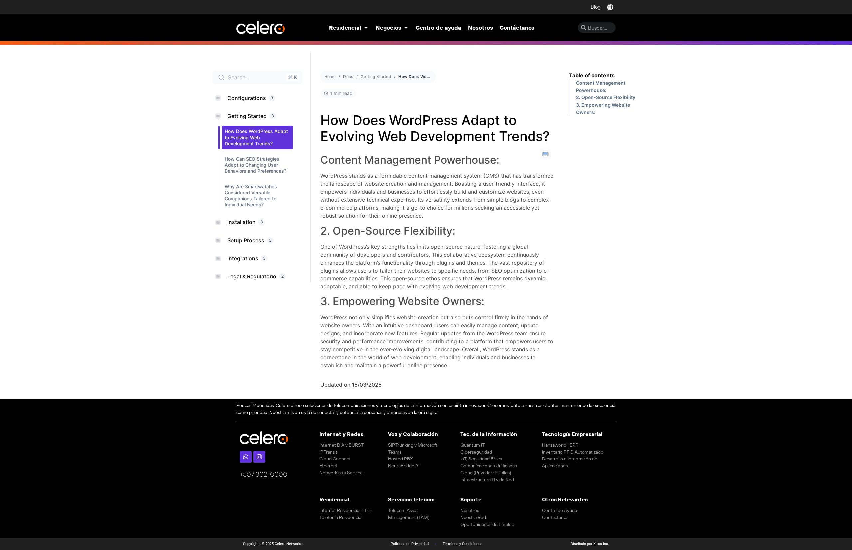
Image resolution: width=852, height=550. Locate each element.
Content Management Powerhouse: (600, 86)
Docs (348, 76)
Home (330, 76)
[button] (349, 28)
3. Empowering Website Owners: (603, 108)
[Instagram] (259, 457)
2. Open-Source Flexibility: (606, 97)
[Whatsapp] (246, 457)
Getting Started (376, 76)
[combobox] (597, 27)
